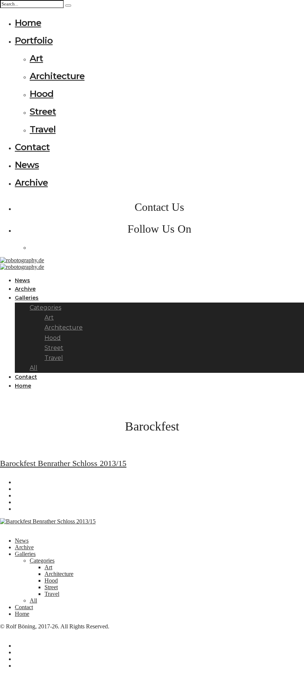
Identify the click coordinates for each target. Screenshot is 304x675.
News (27, 164)
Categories (42, 560)
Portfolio (34, 40)
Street (43, 111)
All (33, 600)
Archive (31, 182)
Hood (41, 93)
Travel (43, 129)
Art (36, 58)
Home (28, 22)
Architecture (57, 76)
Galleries (27, 297)
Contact (32, 147)
